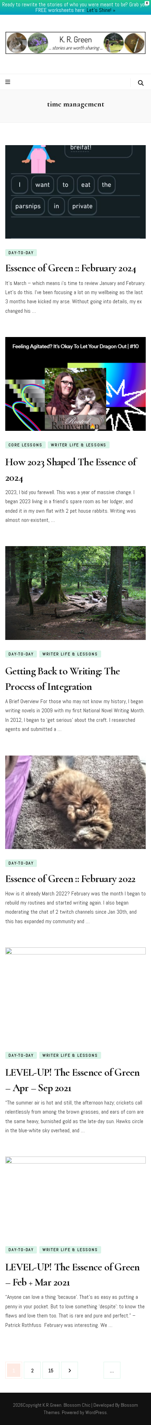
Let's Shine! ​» (101, 10)
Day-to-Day (21, 252)
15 (53, 1370)
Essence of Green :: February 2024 (70, 267)
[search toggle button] (141, 83)
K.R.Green (51, 1405)
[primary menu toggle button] (8, 82)
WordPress (96, 1412)
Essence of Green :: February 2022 (70, 878)
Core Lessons (25, 445)
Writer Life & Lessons (78, 445)
